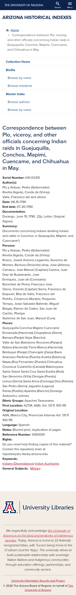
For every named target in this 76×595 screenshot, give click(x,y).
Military (35, 469)
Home (15, 30)
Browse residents (20, 86)
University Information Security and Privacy (38, 580)
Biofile (10, 70)
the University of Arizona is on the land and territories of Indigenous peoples (38, 535)
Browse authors (19, 102)
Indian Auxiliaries (47, 464)
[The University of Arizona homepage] (23, 5)
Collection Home (18, 62)
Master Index (15, 94)
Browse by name (19, 78)
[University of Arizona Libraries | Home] (38, 507)
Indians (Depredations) (18, 464)
